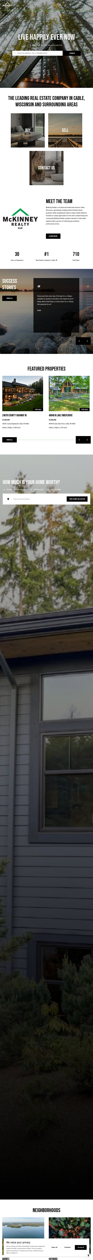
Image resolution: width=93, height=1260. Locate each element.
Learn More (53, 236)
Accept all (81, 1247)
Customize (67, 1247)
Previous (79, 341)
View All (9, 298)
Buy (28, 130)
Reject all (54, 1247)
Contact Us (46, 168)
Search (72, 53)
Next (87, 341)
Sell (65, 130)
